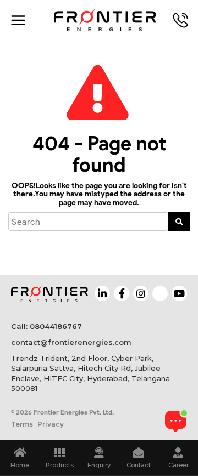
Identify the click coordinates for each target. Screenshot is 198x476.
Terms (22, 424)
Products (60, 465)
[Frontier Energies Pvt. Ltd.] (105, 20)
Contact (139, 465)
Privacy (50, 424)
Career (178, 465)
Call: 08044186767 (46, 326)
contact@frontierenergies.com (71, 342)
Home (19, 465)
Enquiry (99, 465)
